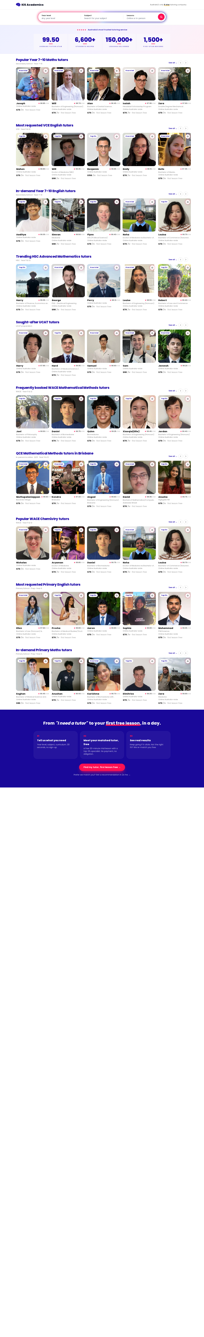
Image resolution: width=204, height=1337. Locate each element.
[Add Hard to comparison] (81, 333)
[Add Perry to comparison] (116, 267)
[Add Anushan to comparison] (81, 661)
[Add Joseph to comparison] (45, 71)
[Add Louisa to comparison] (188, 202)
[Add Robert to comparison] (188, 267)
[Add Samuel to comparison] (116, 333)
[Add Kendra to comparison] (81, 464)
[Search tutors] (161, 17)
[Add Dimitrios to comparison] (152, 661)
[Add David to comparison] (152, 464)
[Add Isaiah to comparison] (152, 71)
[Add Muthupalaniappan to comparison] (45, 464)
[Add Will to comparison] (81, 71)
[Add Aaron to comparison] (116, 595)
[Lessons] (144, 16)
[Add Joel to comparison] (45, 399)
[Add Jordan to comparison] (188, 399)
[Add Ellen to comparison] (45, 595)
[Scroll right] (186, 63)
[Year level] (59, 16)
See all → (173, 62)
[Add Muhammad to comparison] (188, 595)
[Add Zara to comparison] (188, 71)
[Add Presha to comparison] (81, 595)
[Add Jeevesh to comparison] (188, 333)
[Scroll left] (180, 63)
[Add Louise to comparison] (152, 267)
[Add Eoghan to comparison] (45, 661)
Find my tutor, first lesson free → (102, 767)
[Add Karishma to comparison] (116, 661)
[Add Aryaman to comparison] (81, 530)
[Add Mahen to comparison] (45, 136)
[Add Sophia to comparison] (152, 595)
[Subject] (102, 16)
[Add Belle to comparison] (188, 136)
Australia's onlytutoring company (168, 4)
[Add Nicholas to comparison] (45, 530)
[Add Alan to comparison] (116, 71)
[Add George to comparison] (81, 267)
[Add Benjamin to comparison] (116, 136)
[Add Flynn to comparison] (116, 202)
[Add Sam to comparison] (152, 333)
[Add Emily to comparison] (152, 136)
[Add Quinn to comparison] (116, 399)
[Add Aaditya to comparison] (45, 202)
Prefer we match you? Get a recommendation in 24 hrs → (102, 774)
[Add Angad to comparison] (116, 464)
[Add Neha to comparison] (152, 202)
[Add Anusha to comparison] (188, 464)
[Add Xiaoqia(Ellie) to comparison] (152, 399)
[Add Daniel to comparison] (81, 399)
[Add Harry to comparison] (45, 267)
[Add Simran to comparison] (81, 202)
